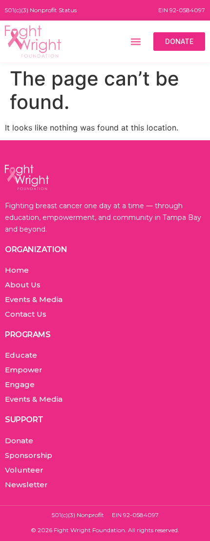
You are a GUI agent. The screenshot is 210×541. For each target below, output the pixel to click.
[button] (135, 41)
